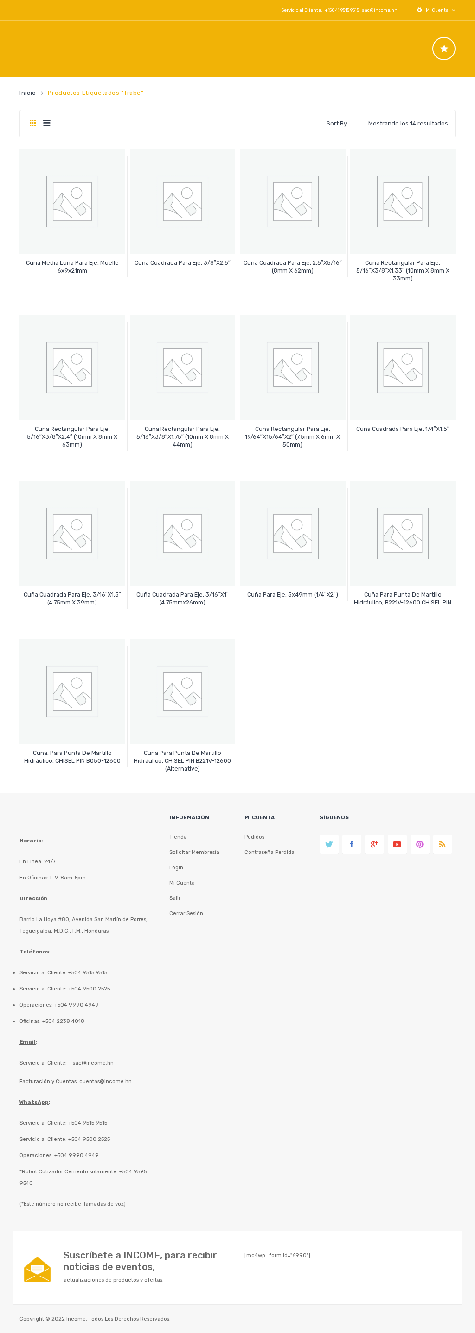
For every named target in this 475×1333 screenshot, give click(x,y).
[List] (46, 123)
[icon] (444, 48)
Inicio (27, 92)
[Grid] (33, 123)
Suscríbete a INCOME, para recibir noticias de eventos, (140, 1261)
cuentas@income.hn (105, 1081)
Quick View (73, 239)
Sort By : (338, 123)
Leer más (72, 266)
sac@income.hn (380, 9)
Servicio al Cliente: (43, 1062)
